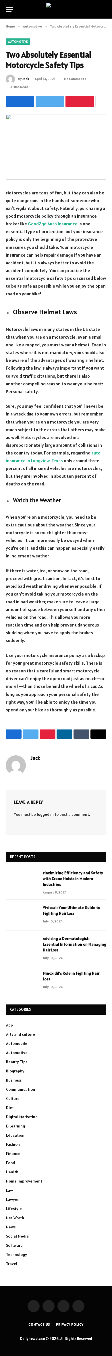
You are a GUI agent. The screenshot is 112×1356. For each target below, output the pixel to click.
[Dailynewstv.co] (56, 9)
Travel (11, 1263)
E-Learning (15, 1126)
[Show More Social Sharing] (100, 101)
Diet (10, 1107)
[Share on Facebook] (20, 101)
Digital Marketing (22, 1116)
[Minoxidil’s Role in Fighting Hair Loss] (22, 981)
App (9, 1025)
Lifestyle (14, 1208)
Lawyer (12, 1199)
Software (14, 1245)
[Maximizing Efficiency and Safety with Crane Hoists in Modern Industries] (22, 880)
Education (15, 1135)
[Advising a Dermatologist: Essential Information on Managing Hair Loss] (22, 946)
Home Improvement (24, 1181)
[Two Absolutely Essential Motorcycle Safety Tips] (56, 147)
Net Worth (15, 1217)
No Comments (75, 79)
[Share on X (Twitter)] (50, 101)
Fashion (13, 1144)
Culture (13, 1098)
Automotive (18, 42)
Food (10, 1162)
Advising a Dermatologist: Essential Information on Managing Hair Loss (74, 944)
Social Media (17, 1236)
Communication (20, 1089)
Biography (15, 1071)
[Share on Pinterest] (79, 101)
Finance (13, 1153)
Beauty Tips (16, 1061)
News (11, 1227)
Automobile (16, 1043)
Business (14, 1080)
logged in (45, 814)
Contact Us (39, 1324)
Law (9, 1190)
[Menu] (9, 9)
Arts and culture (20, 1034)
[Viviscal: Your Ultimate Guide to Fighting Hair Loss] (22, 915)
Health (12, 1171)
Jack (25, 79)
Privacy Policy (70, 1324)
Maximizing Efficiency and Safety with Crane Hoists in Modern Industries (73, 878)
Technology (16, 1254)
